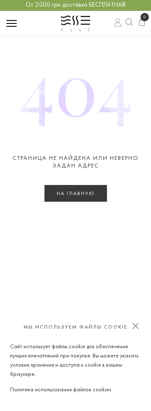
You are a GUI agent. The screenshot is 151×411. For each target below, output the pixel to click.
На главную (76, 193)
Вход (118, 22)
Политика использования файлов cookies (60, 390)
